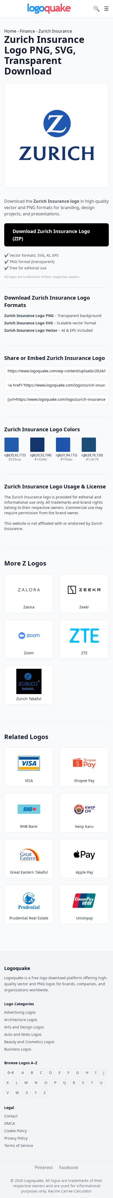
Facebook (68, 1167)
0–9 (11, 1072)
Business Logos (17, 1049)
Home (10, 31)
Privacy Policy (16, 1138)
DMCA (9, 1123)
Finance (27, 31)
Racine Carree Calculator (70, 1191)
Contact (11, 1115)
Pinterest (44, 1167)
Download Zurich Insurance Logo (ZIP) (51, 235)
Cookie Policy (15, 1130)
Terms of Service (18, 1145)
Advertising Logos (20, 1012)
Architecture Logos (20, 1019)
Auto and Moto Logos (23, 1034)
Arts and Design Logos (24, 1026)
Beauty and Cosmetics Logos (29, 1041)
